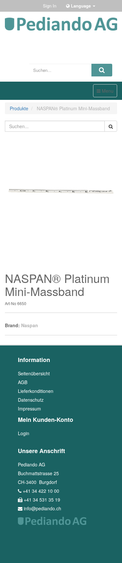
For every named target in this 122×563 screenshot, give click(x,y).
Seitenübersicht (34, 373)
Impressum (29, 408)
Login (23, 433)
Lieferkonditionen (35, 391)
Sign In (49, 6)
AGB (22, 382)
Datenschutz (31, 399)
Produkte (19, 108)
